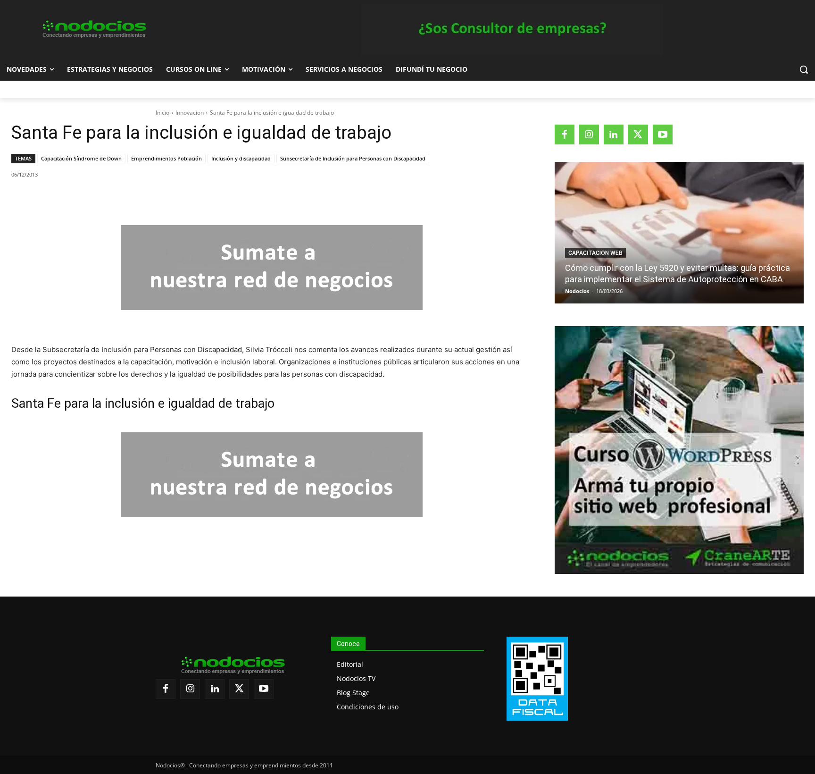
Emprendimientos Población (166, 158)
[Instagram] (589, 134)
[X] (98, 198)
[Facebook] (76, 198)
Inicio (162, 113)
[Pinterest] (120, 198)
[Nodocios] (93, 29)
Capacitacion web (595, 253)
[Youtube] (663, 134)
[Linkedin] (142, 198)
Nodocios (577, 290)
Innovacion (189, 113)
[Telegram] (163, 198)
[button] (803, 69)
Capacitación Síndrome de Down (81, 158)
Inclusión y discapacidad (241, 158)
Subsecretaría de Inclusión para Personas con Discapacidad (352, 158)
